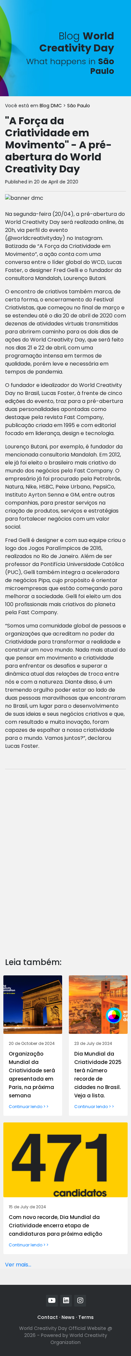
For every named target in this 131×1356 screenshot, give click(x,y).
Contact (47, 1317)
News (68, 1317)
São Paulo (78, 105)
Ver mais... (18, 1264)
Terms (86, 1317)
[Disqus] (65, 858)
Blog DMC (51, 105)
